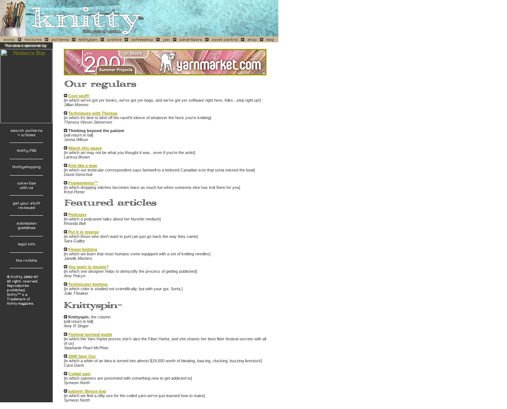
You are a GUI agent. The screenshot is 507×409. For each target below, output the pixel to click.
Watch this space (85, 148)
